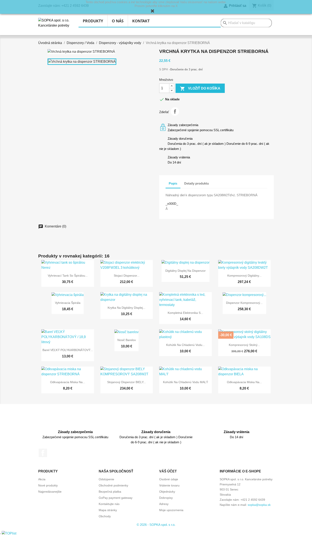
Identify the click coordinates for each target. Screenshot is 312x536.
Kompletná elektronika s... (185, 312)
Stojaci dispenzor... (126, 275)
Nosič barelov (126, 340)
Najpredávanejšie (50, 491)
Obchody (105, 516)
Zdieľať (175, 111)
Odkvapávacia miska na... (67, 382)
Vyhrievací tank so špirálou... (68, 275)
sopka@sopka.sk (259, 504)
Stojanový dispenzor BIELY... (126, 382)
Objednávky (167, 491)
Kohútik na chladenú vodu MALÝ (185, 382)
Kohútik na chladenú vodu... (185, 345)
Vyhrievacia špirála (67, 302)
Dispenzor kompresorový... (244, 302)
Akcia (41, 479)
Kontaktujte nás (109, 504)
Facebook (43, 453)
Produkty (93, 20)
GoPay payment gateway (115, 497)
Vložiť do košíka (200, 88)
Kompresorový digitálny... (244, 275)
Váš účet (168, 471)
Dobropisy (166, 497)
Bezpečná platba (110, 491)
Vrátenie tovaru (169, 485)
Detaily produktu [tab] (196, 183)
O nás (118, 20)
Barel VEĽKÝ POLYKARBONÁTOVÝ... (67, 350)
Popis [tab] (173, 183)
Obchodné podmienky (113, 485)
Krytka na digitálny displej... (126, 307)
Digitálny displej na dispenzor (185, 270)
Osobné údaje (168, 479)
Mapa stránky (108, 510)
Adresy (164, 504)
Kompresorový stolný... (244, 345)
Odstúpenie (106, 479)
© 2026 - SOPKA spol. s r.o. (156, 524)
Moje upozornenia (171, 510)
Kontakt (141, 20)
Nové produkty (48, 485)
